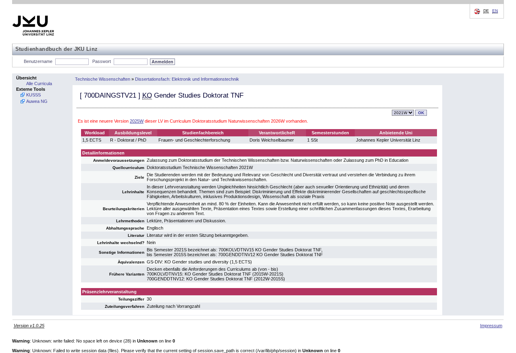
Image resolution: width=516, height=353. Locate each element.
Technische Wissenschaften (102, 79)
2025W (137, 121)
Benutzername (38, 61)
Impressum (491, 325)
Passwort (101, 61)
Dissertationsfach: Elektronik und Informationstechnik (187, 79)
